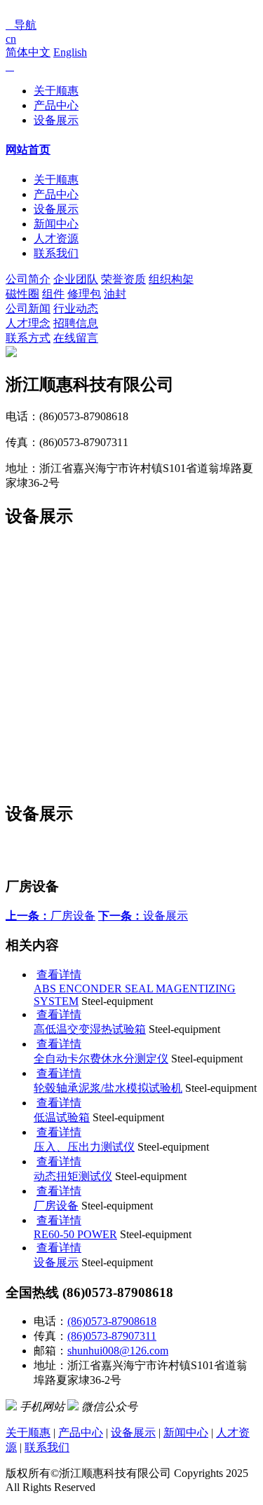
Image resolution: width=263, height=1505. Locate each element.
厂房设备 (50, 916)
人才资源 (56, 238)
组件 (53, 294)
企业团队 (75, 279)
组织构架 (171, 279)
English (70, 52)
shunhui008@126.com (117, 1351)
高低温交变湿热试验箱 (90, 1029)
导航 (21, 25)
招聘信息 (75, 323)
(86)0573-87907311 (111, 1336)
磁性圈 (22, 294)
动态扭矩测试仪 (73, 1176)
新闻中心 (56, 224)
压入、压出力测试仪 (84, 1147)
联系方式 (28, 338)
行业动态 (75, 308)
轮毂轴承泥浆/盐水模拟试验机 (108, 1088)
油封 (115, 294)
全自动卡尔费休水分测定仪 (101, 1058)
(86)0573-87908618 (111, 1321)
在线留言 (75, 338)
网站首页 (28, 149)
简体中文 (28, 52)
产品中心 (56, 105)
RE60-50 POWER (75, 1234)
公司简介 (28, 279)
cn (11, 39)
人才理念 (28, 323)
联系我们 (56, 253)
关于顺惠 (56, 91)
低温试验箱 (62, 1117)
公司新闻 (28, 308)
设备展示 (56, 120)
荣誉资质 (123, 279)
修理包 (84, 294)
